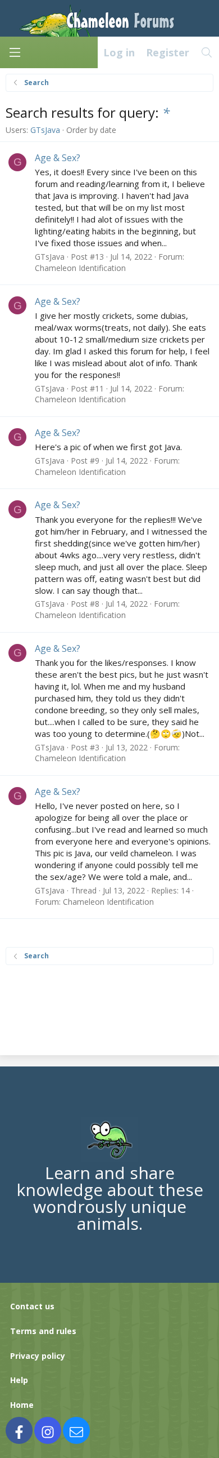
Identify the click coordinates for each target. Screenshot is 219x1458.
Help (19, 1380)
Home (22, 1404)
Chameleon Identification (80, 268)
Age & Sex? (57, 158)
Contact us (32, 1306)
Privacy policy (37, 1355)
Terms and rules (43, 1331)
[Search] (207, 52)
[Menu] (14, 52)
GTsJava (45, 130)
